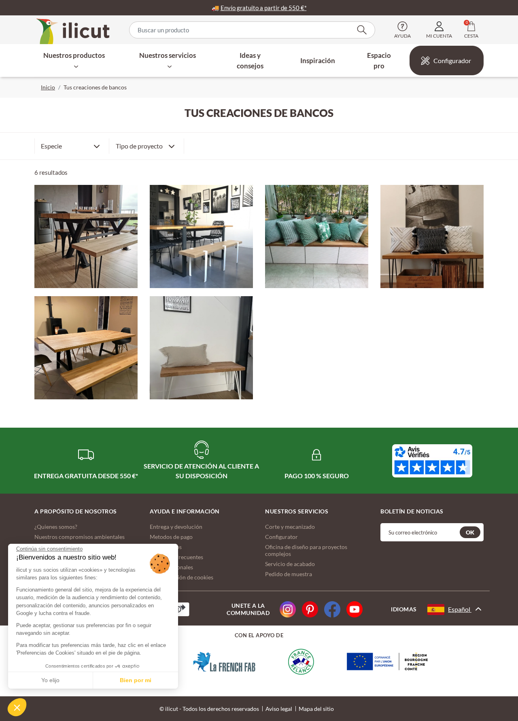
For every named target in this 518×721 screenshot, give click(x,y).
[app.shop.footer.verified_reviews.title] (432, 460)
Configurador (452, 60)
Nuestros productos (74, 55)
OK (470, 532)
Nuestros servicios (167, 55)
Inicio (48, 87)
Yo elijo (50, 680)
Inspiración (317, 60)
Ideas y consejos (250, 60)
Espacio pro (379, 60)
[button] (17, 707)
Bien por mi (135, 680)
